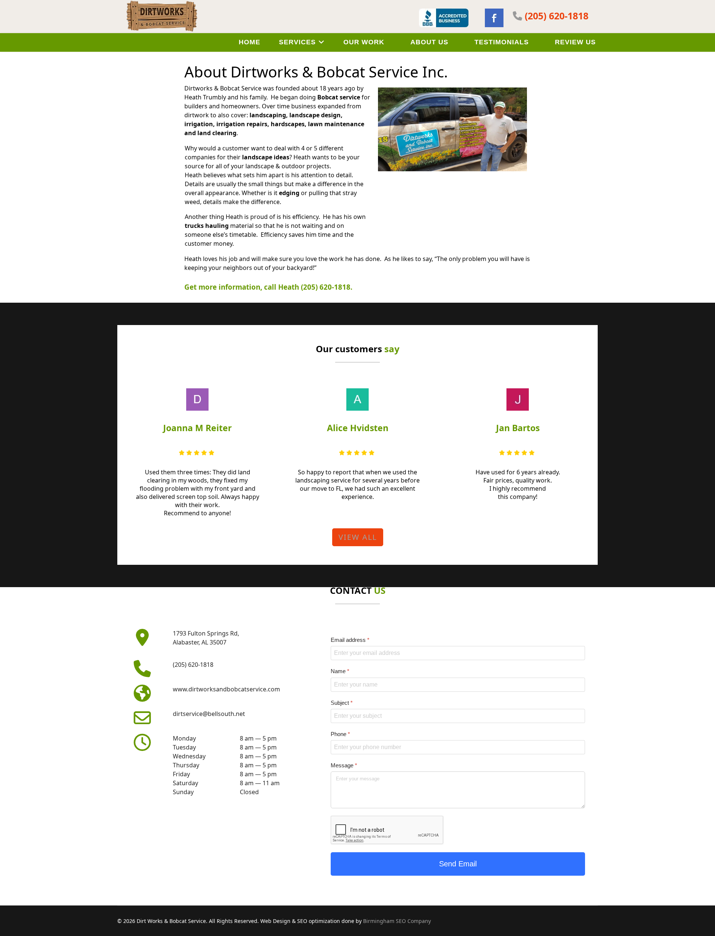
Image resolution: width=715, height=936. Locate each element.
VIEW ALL (358, 537)
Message (344, 765)
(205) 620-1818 (556, 15)
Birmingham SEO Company (397, 920)
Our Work (363, 42)
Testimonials (501, 42)
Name (340, 671)
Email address (350, 640)
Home (249, 42)
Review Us (575, 42)
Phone (340, 734)
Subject (342, 703)
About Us (429, 42)
